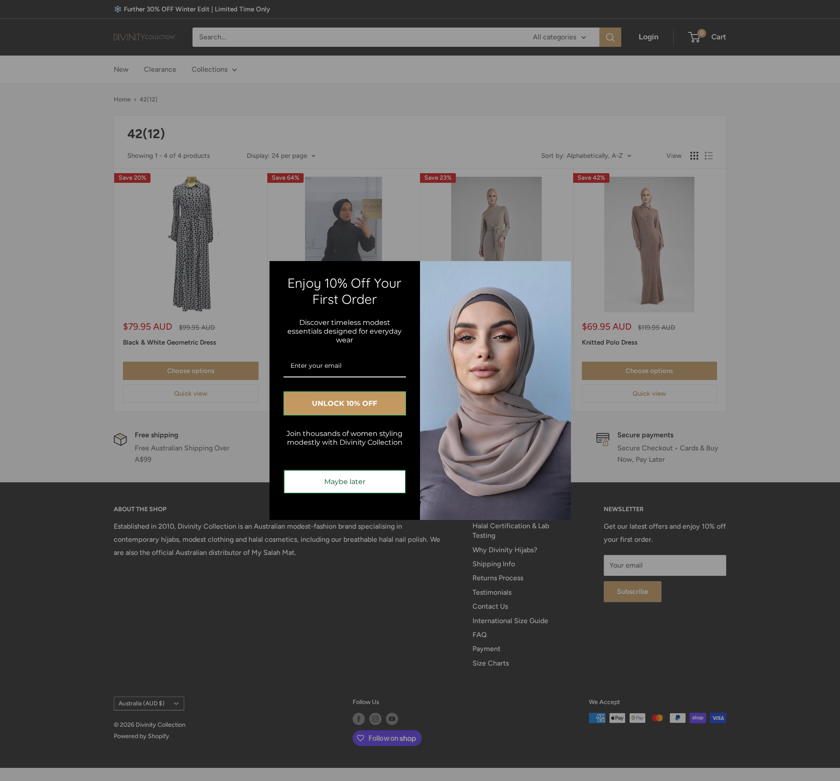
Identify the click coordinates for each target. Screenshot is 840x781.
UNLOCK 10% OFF (344, 403)
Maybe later (344, 482)
